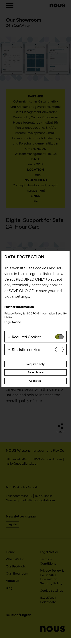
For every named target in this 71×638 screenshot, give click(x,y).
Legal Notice (12, 322)
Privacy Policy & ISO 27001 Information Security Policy (35, 315)
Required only (35, 364)
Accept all (35, 380)
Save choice (35, 372)
